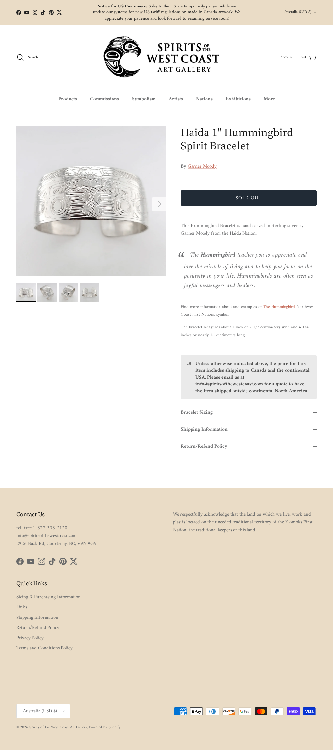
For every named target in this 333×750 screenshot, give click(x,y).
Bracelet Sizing (197, 412)
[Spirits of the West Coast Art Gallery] (166, 57)
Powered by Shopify (105, 727)
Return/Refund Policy (204, 446)
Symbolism (144, 99)
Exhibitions (238, 99)
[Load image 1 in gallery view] (91, 201)
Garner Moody (202, 166)
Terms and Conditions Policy (44, 648)
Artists (176, 99)
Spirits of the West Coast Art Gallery (58, 727)
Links (21, 607)
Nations (204, 99)
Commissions (104, 99)
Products (67, 99)
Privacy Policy (30, 638)
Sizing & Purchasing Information (48, 597)
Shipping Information (204, 429)
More (269, 99)
